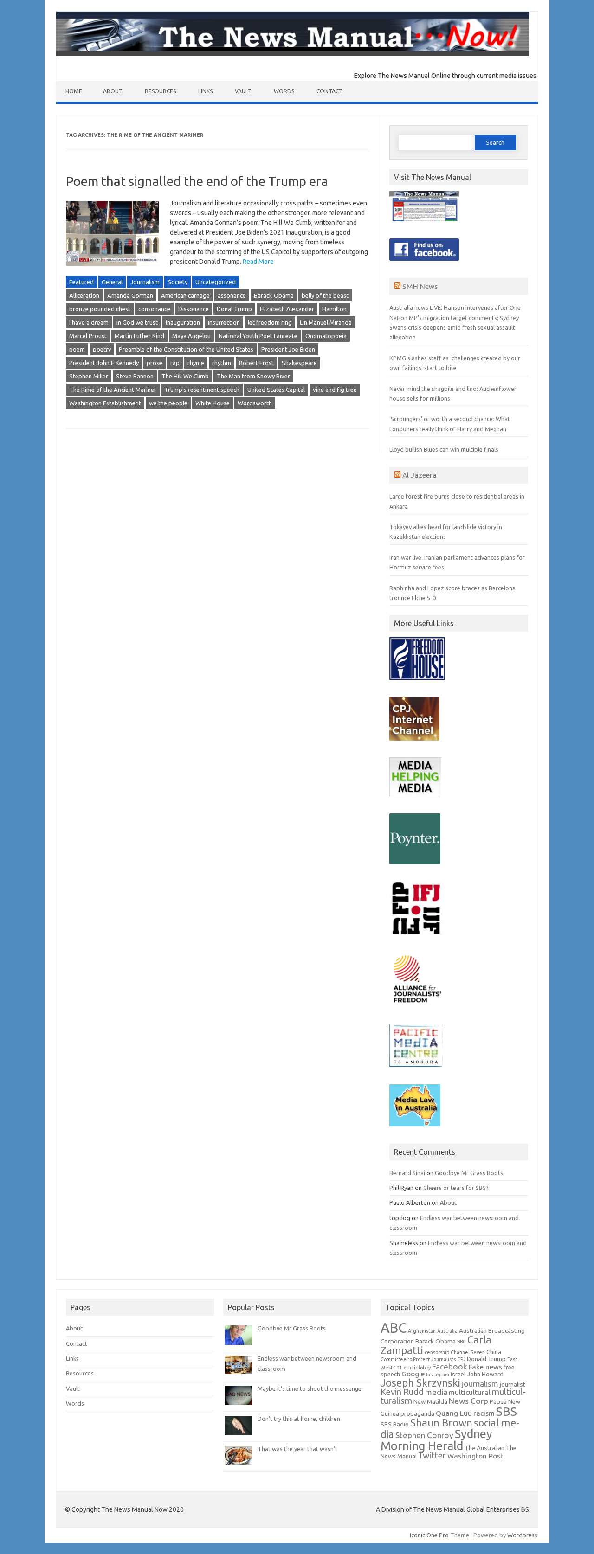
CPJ (461, 1359)
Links (205, 91)
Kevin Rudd (402, 1392)
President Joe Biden (288, 349)
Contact (329, 91)
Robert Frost (256, 362)
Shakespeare (299, 362)
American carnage (185, 295)
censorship (437, 1352)
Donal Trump (234, 309)
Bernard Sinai (407, 1173)
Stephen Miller (88, 376)
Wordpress (522, 1535)
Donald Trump (486, 1359)
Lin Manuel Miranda (326, 322)
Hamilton (334, 309)
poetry (102, 349)
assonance (232, 295)
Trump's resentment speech (201, 389)
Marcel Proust (88, 336)
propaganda (417, 1413)
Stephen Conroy (424, 1435)
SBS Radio (395, 1424)
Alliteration (84, 295)
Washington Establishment (105, 403)
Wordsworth (255, 403)
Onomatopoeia (326, 336)
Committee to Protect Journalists (418, 1359)
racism (484, 1413)
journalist (512, 1384)
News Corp (468, 1400)
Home (73, 91)
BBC (461, 1341)
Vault (243, 91)
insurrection (224, 322)
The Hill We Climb (185, 376)
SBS (506, 1411)
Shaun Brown (441, 1422)
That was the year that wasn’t (297, 1448)
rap (175, 362)
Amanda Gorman (130, 295)
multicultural (470, 1392)
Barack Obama (274, 295)
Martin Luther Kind (139, 336)
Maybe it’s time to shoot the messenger (311, 1388)
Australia (447, 1331)
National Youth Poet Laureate (258, 336)
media (436, 1392)
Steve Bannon (135, 376)
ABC (394, 1328)
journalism (480, 1383)
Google (413, 1374)
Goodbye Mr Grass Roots (469, 1173)
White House (212, 403)
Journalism (145, 282)
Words (284, 91)
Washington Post (475, 1456)
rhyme (195, 362)
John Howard (485, 1374)
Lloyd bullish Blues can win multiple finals (443, 449)
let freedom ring (270, 322)
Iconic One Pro (429, 1535)
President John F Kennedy (104, 362)
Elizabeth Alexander (287, 309)
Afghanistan (422, 1331)
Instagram (437, 1374)
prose (154, 362)
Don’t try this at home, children (299, 1418)
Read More (258, 261)
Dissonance (193, 309)
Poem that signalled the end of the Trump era (197, 181)
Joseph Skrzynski (420, 1382)
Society (177, 282)
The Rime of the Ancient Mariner (112, 389)
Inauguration (183, 322)
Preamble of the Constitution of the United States (186, 349)
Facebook (449, 1366)
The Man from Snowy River (253, 376)
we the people (168, 403)
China (493, 1352)
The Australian (484, 1448)
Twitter (432, 1455)
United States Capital (276, 389)
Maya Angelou (191, 336)
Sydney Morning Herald (436, 1439)
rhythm (221, 362)
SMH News (420, 286)
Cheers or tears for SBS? (456, 1187)
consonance (154, 309)
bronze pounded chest (99, 309)
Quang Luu (454, 1413)
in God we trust (137, 322)
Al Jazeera (419, 475)
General (112, 282)
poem (77, 349)
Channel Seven (468, 1352)
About (113, 91)
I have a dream (89, 322)
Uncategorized (215, 282)
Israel (458, 1374)
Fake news (485, 1367)
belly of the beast (325, 295)
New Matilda (430, 1401)
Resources (160, 91)
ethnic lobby (417, 1367)
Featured (81, 282)
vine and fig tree (335, 389)
